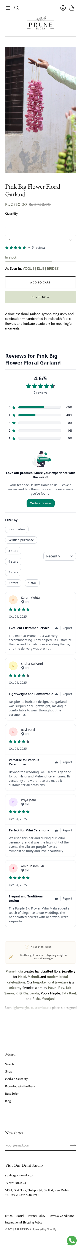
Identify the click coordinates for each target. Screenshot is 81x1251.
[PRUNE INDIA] (40, 24)
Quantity (11, 213)
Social (20, 1216)
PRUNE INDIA (23, 1229)
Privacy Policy (36, 1216)
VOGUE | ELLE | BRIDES (41, 268)
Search (9, 1064)
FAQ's (9, 1216)
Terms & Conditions (61, 1216)
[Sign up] (73, 1145)
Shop (8, 1071)
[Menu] (8, 7)
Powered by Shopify (44, 1229)
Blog (8, 1101)
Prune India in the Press (20, 1086)
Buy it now (41, 297)
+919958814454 (15, 1183)
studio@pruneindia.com (20, 1175)
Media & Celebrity (16, 1079)
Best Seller (11, 1094)
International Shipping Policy (23, 1222)
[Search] (17, 8)
